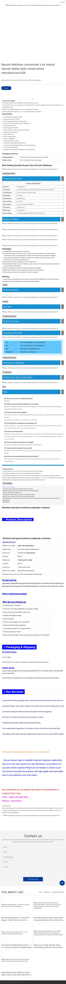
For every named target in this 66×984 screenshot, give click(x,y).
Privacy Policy (23, 982)
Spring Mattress (45, 477)
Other (40, 892)
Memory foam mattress (8, 487)
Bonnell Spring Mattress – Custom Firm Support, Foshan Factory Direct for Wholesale (15, 919)
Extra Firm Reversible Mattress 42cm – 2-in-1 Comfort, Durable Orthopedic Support (16, 946)
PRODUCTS (47, 892)
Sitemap (15, 982)
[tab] (33, 98)
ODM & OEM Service (58, 892)
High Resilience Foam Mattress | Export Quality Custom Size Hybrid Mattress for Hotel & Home (16, 974)
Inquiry (6, 88)
